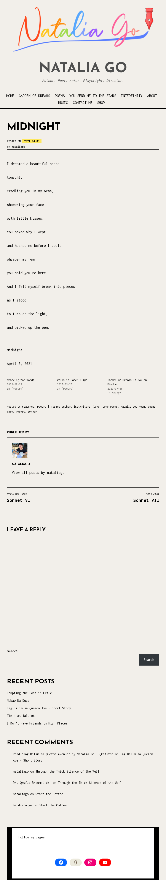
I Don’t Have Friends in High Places (37, 723)
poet (10, 411)
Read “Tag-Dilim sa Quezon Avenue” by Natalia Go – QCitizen (63, 754)
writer (32, 411)
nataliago (18, 146)
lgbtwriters (82, 406)
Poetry (41, 406)
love (96, 406)
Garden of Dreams (34, 96)
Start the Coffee (49, 794)
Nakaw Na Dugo (18, 700)
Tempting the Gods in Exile (29, 693)
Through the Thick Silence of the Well (67, 771)
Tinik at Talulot (21, 716)
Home (10, 96)
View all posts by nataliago (38, 473)
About (152, 96)
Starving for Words (20, 380)
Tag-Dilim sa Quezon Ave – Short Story (39, 708)
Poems (60, 96)
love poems (110, 406)
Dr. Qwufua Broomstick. (32, 782)
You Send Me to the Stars (92, 96)
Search (12, 651)
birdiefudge (22, 805)
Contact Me (82, 103)
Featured (28, 406)
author (66, 406)
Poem (142, 406)
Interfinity (131, 96)
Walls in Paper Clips (72, 380)
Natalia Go (83, 69)
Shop (101, 103)
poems (151, 406)
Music (63, 103)
